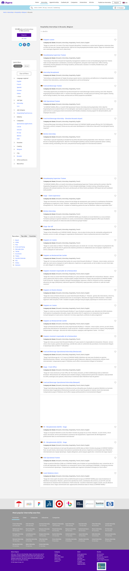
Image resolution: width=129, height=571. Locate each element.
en (126, 2)
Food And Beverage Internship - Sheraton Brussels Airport (62, 118)
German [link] (19, 90)
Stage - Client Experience (51, 196)
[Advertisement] (64, 20)
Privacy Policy (57, 559)
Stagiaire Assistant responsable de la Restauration (60, 271)
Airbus (17, 263)
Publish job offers (81, 564)
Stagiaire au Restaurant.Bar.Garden (55, 255)
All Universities (100, 554)
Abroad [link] (26, 66)
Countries (15, 517)
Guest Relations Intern (50, 473)
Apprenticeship (54, 2)
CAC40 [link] (19, 126)
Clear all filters (24, 73)
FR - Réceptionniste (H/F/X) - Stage (55, 427)
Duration (19, 142)
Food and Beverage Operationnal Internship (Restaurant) (62, 351)
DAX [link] (18, 139)
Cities (24, 517)
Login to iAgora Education (103, 559)
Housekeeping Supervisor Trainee (54, 55)
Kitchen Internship (49, 134)
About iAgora (57, 555)
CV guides (79, 561)
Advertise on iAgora (59, 556)
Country (19, 146)
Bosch (17, 240)
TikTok (17, 251)
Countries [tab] (32, 236)
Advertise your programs (102, 556)
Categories (34, 517)
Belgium (24, 12)
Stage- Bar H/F (48, 226)
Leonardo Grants (81, 562)
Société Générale (20, 258)
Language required (22, 78)
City (18, 153)
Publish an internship (104, 2)
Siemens (17, 265)
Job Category (21, 110)
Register (24, 35)
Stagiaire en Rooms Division (52, 290)
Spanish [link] (19, 87)
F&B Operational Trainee (51, 101)
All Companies (80, 555)
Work (4, 12)
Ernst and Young (20, 247)
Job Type (19, 100)
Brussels (19, 156)
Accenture (18, 254)
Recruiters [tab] (15, 236)
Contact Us (57, 561)
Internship (44, 2)
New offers (20, 163)
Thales (17, 256)
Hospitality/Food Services (24, 113)
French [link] (19, 84)
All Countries (100, 555)
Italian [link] (19, 93)
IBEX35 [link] (19, 136)
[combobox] (64, 7)
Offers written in (22, 160)
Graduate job (65, 2)
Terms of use (57, 558)
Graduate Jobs (80, 556)
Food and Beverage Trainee (52, 86)
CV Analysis (120, 8)
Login (24, 38)
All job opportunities (82, 554)
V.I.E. (18, 106)
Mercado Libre (19, 249)
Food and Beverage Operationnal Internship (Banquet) (61, 382)
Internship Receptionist (51, 72)
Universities (83, 2)
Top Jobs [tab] (24, 236)
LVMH (17, 242)
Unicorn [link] (19, 129)
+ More (19, 96)
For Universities (100, 558)
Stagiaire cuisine (48, 39)
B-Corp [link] (19, 132)
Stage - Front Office (50, 367)
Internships (11, 12)
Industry (19, 117)
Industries (45, 517)
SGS (16, 260)
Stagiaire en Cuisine (50, 240)
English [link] (19, 81)
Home (37, 2)
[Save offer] (115, 40)
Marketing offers (81, 559)
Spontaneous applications (24, 123)
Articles (91, 2)
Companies (74, 2)
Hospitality (18, 12)
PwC (16, 244)
